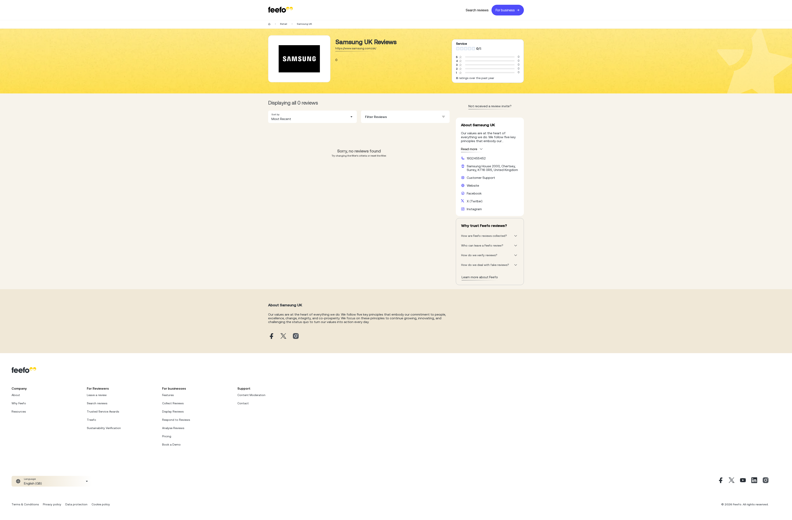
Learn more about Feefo (480, 277)
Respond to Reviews (176, 419)
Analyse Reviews (173, 428)
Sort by (275, 114)
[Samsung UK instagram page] (296, 336)
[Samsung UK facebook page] (271, 336)
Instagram (474, 209)
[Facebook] (720, 481)
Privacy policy (52, 504)
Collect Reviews (173, 403)
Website (473, 185)
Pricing (166, 436)
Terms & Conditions (25, 504)
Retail (283, 23)
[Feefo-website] (280, 10)
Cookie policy (101, 504)
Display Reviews (173, 411)
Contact (243, 403)
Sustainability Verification (104, 428)
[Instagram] (765, 481)
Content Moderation (251, 395)
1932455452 (476, 158)
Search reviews (477, 10)
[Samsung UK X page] (283, 336)
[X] (731, 481)
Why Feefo (19, 403)
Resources (19, 411)
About (16, 395)
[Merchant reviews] (299, 58)
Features (168, 395)
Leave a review (97, 395)
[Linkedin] (754, 481)
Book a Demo (171, 444)
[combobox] (312, 117)
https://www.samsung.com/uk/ (355, 48)
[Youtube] (743, 481)
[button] (312, 117)
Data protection (76, 504)
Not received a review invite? (490, 106)
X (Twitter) (474, 201)
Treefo (91, 419)
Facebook (474, 193)
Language (30, 479)
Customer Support (481, 177)
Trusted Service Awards (103, 411)
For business (505, 10)
